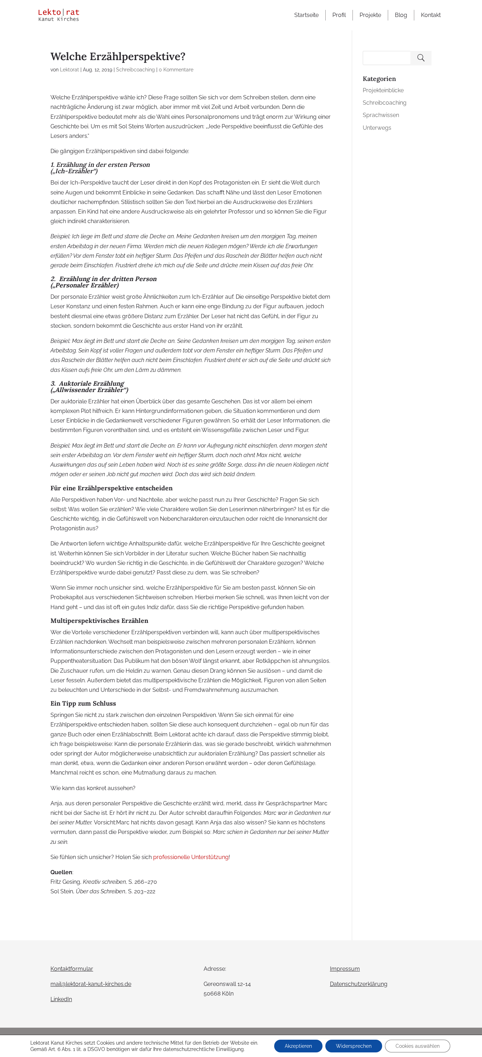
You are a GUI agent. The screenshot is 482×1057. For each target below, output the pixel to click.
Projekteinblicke (383, 90)
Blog (401, 15)
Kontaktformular (71, 968)
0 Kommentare (176, 69)
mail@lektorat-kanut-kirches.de (90, 984)
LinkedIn (61, 999)
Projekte (370, 15)
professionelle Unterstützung (191, 857)
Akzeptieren (298, 1046)
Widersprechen (354, 1046)
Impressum (345, 968)
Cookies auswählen (418, 1046)
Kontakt (431, 15)
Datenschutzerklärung (358, 984)
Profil (339, 15)
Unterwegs (377, 127)
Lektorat (69, 69)
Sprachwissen (381, 115)
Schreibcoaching (135, 69)
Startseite (306, 15)
